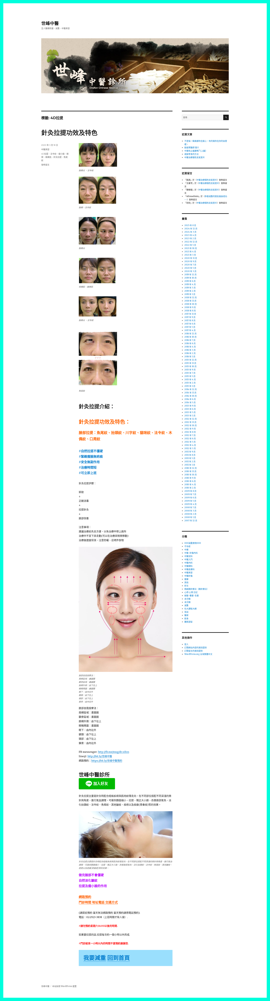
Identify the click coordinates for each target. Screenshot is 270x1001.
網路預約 (85, 897)
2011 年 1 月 (189, 464)
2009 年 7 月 (190, 494)
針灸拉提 (57, 157)
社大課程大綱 (190, 608)
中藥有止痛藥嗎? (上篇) (195, 150)
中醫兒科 (188, 556)
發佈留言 (45, 164)
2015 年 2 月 (190, 382)
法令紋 (53, 153)
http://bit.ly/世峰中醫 (100, 756)
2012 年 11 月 (190, 422)
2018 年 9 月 (190, 307)
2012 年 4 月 (190, 445)
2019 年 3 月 (190, 287)
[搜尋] (226, 117)
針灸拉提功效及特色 (69, 133)
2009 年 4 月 (190, 504)
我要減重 (94, 957)
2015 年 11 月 (190, 363)
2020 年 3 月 (190, 271)
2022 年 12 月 (190, 241)
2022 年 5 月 (190, 245)
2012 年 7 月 (190, 435)
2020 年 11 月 (190, 258)
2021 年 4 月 (190, 251)
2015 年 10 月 (190, 366)
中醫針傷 (188, 576)
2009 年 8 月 (190, 491)
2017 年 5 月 (189, 327)
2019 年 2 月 (190, 291)
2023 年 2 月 (190, 238)
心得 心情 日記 (191, 592)
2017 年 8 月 (189, 320)
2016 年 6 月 (190, 343)
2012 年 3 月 (190, 448)
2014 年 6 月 (190, 399)
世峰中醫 (50, 23)
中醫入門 (188, 559)
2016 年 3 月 (190, 350)
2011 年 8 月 (189, 455)
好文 (186, 585)
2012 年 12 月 (190, 419)
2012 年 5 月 (190, 442)
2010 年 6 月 (190, 481)
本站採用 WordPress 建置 (64, 986)
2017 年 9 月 (189, 317)
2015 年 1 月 (189, 386)
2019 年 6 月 (190, 281)
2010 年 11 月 (190, 471)
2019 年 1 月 (189, 294)
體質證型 (188, 621)
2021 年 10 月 (190, 248)
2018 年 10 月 (190, 304)
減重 (186, 605)
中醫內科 (188, 562)
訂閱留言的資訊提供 (193, 651)
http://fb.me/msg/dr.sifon (113, 751)
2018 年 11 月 (190, 300)
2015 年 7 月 (189, 373)
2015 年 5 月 (189, 376)
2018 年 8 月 (190, 310)
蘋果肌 (48, 157)
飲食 (186, 618)
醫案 (186, 615)
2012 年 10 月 (190, 425)
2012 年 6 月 (190, 438)
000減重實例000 (192, 543)
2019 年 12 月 (190, 274)
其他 (186, 582)
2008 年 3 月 (190, 510)
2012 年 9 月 (190, 428)
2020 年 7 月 (190, 264)
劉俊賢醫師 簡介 (191, 147)
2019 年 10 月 (190, 277)
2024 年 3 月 (190, 232)
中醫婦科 (188, 566)
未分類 (187, 599)
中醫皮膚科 (189, 569)
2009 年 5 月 (190, 501)
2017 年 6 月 (189, 323)
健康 (186, 579)
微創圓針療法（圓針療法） (196, 589)
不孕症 (187, 546)
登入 (186, 644)
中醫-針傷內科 (191, 553)
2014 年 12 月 (190, 389)
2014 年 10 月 (190, 396)
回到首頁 (118, 957)
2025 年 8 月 (190, 225)
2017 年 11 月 (190, 314)
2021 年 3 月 (190, 255)
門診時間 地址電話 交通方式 (98, 902)
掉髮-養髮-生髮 (191, 595)
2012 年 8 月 (190, 432)
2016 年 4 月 (190, 346)
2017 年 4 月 (190, 330)
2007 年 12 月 (190, 520)
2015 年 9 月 (190, 369)
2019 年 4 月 (190, 284)
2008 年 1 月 (190, 517)
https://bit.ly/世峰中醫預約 (106, 760)
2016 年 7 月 (189, 340)
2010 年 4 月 (190, 484)
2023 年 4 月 (190, 235)
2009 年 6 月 (190, 497)
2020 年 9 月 (190, 261)
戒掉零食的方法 (191, 154)
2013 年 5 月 (190, 412)
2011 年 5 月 (189, 458)
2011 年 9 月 (189, 451)
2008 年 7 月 (190, 507)
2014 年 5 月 (190, 402)
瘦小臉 (61, 153)
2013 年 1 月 (189, 415)
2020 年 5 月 (190, 268)
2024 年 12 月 (190, 228)
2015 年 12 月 (190, 360)
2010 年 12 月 (190, 468)
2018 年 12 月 (190, 297)
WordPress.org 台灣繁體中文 (198, 654)
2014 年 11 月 (190, 392)
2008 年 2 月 (190, 514)
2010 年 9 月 (190, 478)
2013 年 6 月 (190, 409)
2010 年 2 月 (190, 487)
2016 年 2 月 (190, 353)
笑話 (186, 612)
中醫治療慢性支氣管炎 (194, 157)
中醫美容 (45, 149)
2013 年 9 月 (190, 405)
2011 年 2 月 (189, 461)
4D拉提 (44, 153)
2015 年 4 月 (190, 379)
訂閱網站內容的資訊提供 (195, 647)
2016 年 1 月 (189, 356)
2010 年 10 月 (190, 474)
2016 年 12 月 (190, 333)
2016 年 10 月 (190, 337)
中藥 (186, 549)
